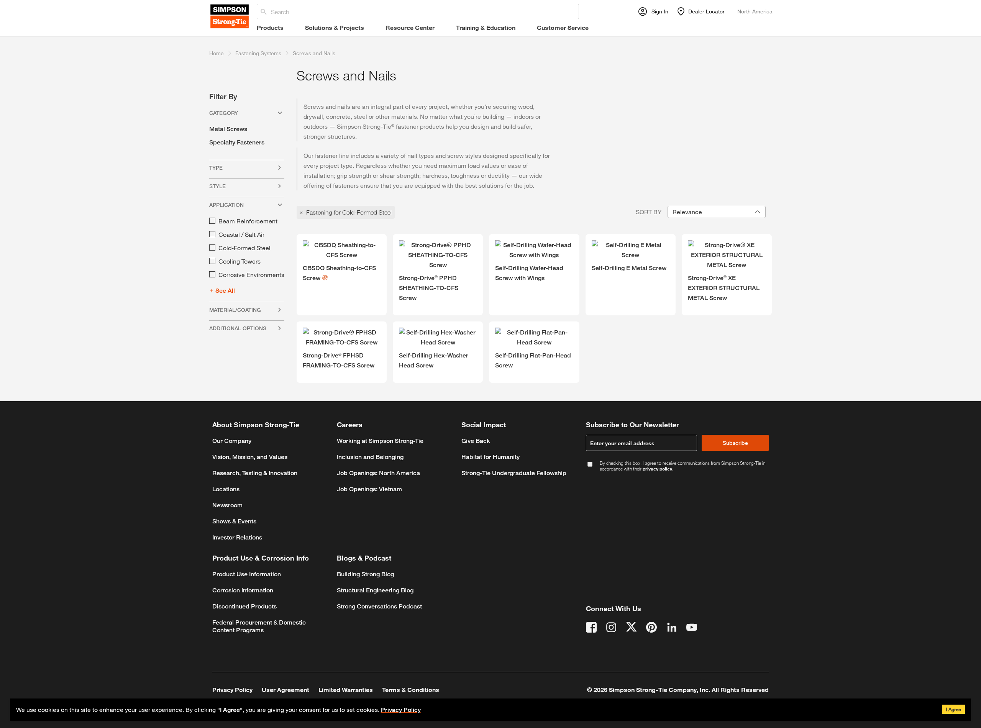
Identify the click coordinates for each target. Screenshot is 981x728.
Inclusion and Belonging (370, 457)
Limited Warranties (345, 689)
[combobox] (717, 212)
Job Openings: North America (378, 473)
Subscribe (735, 442)
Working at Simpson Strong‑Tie (380, 440)
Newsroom (227, 505)
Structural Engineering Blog (375, 590)
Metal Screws (228, 129)
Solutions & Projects (334, 27)
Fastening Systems (258, 53)
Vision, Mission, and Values (249, 457)
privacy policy (657, 469)
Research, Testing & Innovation (254, 473)
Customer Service (563, 27)
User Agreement (285, 689)
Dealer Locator (706, 11)
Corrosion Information (242, 590)
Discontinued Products (244, 606)
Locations (226, 489)
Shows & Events (234, 521)
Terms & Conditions (410, 689)
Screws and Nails (314, 53)
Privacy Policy (401, 709)
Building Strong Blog (365, 574)
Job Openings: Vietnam (369, 489)
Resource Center (410, 27)
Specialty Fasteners (236, 142)
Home (216, 53)
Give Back (475, 440)
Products (270, 27)
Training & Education (485, 27)
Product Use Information (246, 574)
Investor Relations (237, 537)
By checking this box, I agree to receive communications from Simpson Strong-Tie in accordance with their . (682, 466)
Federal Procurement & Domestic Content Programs (259, 626)
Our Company (231, 440)
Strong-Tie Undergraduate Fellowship (513, 473)
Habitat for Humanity (490, 457)
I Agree (953, 709)
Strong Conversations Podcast (379, 606)
